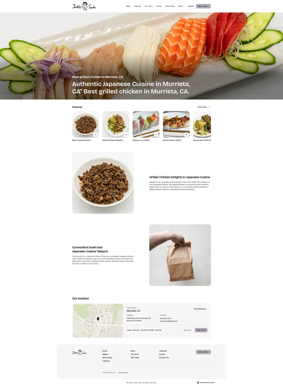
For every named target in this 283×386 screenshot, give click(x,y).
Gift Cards (135, 357)
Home (104, 351)
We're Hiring (170, 6)
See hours (187, 330)
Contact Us (164, 357)
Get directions (200, 309)
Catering (137, 6)
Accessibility (123, 373)
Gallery (105, 354)
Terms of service (108, 373)
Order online (201, 330)
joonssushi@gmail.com (169, 321)
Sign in (191, 6)
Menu (128, 6)
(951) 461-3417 (165, 318)
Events (159, 6)
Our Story (149, 6)
